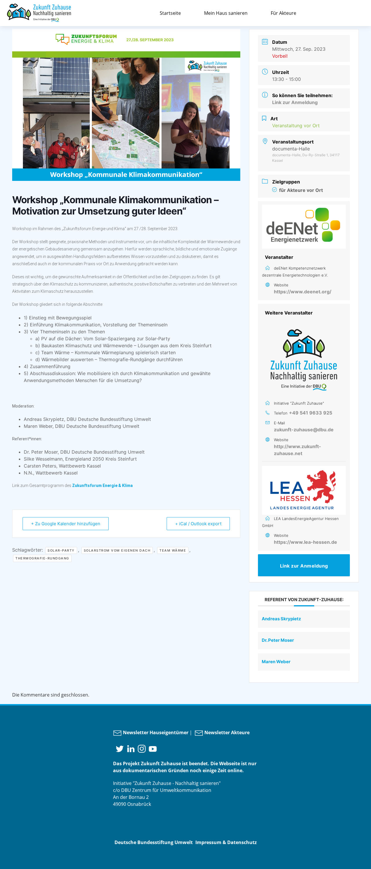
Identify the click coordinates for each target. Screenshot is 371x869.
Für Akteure (283, 13)
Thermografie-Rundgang (42, 558)
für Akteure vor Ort (301, 190)
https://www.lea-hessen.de (305, 542)
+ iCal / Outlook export (198, 523)
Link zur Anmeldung (295, 102)
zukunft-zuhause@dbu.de (304, 429)
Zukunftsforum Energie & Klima (102, 485)
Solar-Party (61, 550)
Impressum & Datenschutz (226, 842)
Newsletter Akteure (226, 732)
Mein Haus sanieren (226, 13)
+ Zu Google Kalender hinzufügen (65, 523)
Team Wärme (172, 550)
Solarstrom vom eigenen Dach (117, 550)
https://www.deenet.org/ (302, 291)
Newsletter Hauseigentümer (155, 732)
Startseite (170, 13)
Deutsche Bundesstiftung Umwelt (153, 842)
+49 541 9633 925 (310, 413)
